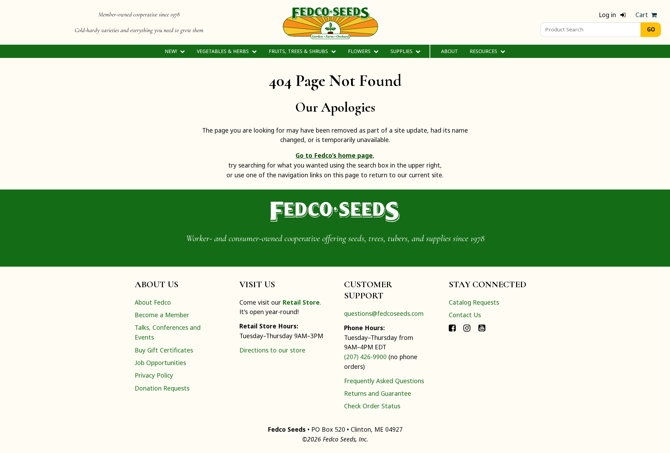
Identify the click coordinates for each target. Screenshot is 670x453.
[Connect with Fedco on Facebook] (452, 327)
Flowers (360, 51)
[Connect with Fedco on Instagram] (466, 327)
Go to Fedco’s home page (334, 155)
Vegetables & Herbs (223, 51)
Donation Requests (162, 388)
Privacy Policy (154, 375)
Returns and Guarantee (377, 393)
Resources (484, 51)
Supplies (402, 51)
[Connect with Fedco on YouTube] (481, 327)
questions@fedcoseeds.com (384, 313)
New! (171, 51)
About (449, 51)
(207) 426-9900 (365, 356)
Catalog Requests (474, 302)
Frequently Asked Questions (384, 381)
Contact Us (465, 315)
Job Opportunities (160, 362)
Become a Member (162, 315)
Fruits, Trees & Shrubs (299, 51)
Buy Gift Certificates (164, 350)
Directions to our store (272, 350)
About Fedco (153, 302)
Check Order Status (372, 406)
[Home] (330, 22)
